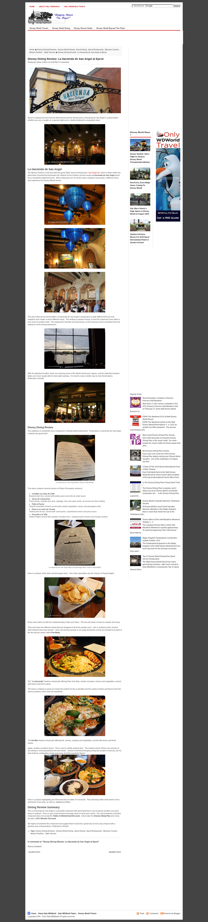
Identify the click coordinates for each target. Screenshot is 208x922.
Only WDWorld (53, 916)
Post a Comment (34, 846)
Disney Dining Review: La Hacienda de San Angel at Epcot (66, 58)
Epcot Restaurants (96, 50)
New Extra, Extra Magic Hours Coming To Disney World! (140, 185)
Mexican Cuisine (112, 50)
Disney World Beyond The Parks (110, 28)
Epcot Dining (81, 50)
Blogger (177, 913)
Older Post (34, 852)
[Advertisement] (101, 37)
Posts (142, 913)
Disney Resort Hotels (83, 28)
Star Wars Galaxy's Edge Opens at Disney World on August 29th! (139, 211)
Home (32, 6)
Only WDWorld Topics (74, 6)
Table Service (49, 52)
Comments (153, 913)
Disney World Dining (61, 28)
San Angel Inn (94, 173)
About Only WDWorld (49, 6)
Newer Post (115, 852)
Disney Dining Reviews (46, 50)
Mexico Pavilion (35, 52)
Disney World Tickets (39, 28)
